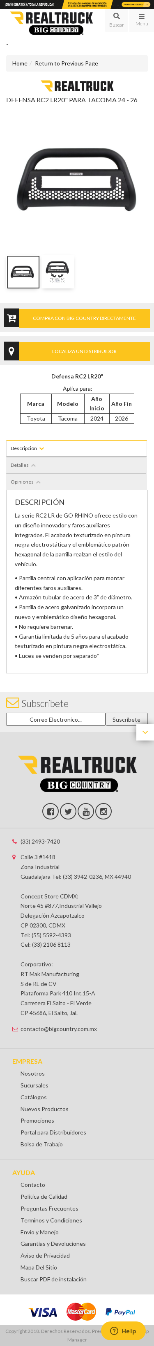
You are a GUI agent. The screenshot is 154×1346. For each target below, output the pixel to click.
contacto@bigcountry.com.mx (59, 1028)
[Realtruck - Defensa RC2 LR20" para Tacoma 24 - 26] (77, 85)
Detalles (20, 465)
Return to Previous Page (66, 63)
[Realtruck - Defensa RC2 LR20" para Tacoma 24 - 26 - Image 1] (22, 271)
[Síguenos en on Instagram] (103, 811)
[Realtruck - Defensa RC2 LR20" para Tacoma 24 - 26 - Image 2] (57, 271)
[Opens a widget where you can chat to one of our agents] (123, 1331)
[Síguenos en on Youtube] (86, 811)
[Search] (116, 20)
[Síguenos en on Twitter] (68, 811)
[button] (116, 20)
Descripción (24, 448)
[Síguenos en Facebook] (50, 811)
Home (20, 63)
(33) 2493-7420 (40, 841)
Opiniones (22, 482)
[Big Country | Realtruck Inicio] (51, 23)
